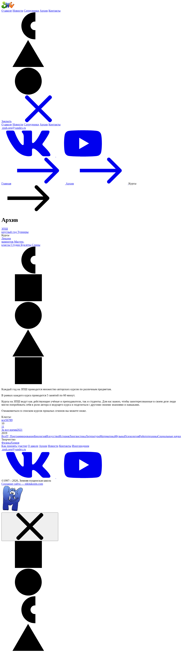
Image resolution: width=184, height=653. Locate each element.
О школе (6, 10)
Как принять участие (14, 445)
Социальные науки (169, 436)
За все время (9, 429)
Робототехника (148, 436)
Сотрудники (31, 10)
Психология (131, 436)
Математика (107, 436)
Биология (40, 436)
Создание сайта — (22, 483)
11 (2, 426)
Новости (18, 10)
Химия (15, 442)
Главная (6, 183)
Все (3, 436)
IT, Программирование (20, 436)
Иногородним (80, 445)
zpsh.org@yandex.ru (14, 127)
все (3, 420)
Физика (6, 442)
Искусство (52, 436)
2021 (19, 429)
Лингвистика (77, 436)
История (64, 436)
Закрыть (6, 121)
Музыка (119, 436)
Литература (93, 436)
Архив (44, 10)
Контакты (55, 10)
